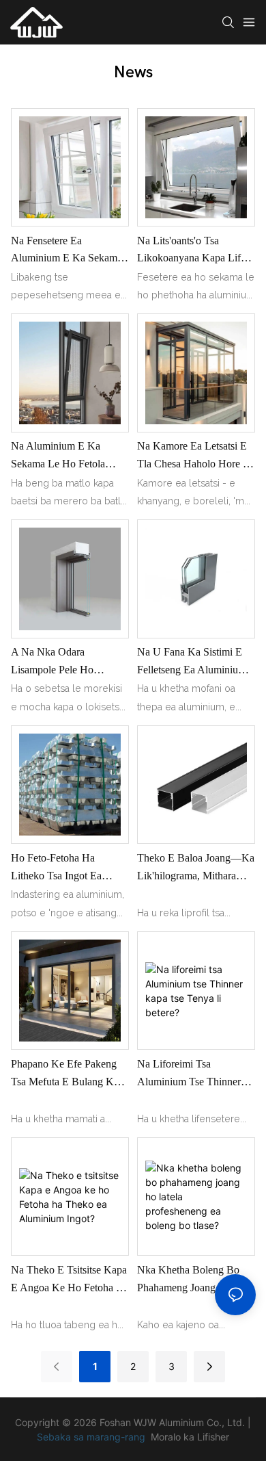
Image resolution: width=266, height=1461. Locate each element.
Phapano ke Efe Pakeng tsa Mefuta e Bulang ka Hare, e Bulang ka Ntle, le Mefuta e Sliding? (65, 1074)
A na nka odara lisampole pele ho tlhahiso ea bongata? (58, 662)
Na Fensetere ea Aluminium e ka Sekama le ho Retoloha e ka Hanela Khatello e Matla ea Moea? (66, 251)
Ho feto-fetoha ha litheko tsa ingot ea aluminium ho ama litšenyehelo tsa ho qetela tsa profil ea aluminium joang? (56, 868)
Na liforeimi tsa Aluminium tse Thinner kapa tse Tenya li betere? (196, 1074)
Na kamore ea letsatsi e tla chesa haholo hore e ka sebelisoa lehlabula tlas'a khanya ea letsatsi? (195, 456)
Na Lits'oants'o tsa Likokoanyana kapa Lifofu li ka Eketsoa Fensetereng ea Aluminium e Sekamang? (196, 251)
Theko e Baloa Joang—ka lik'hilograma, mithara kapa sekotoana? (195, 868)
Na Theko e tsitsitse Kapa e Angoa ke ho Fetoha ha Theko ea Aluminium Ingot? (70, 1280)
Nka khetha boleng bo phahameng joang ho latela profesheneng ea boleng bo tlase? (188, 1280)
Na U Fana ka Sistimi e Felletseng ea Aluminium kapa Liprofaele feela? (191, 662)
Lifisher (213, 1437)
